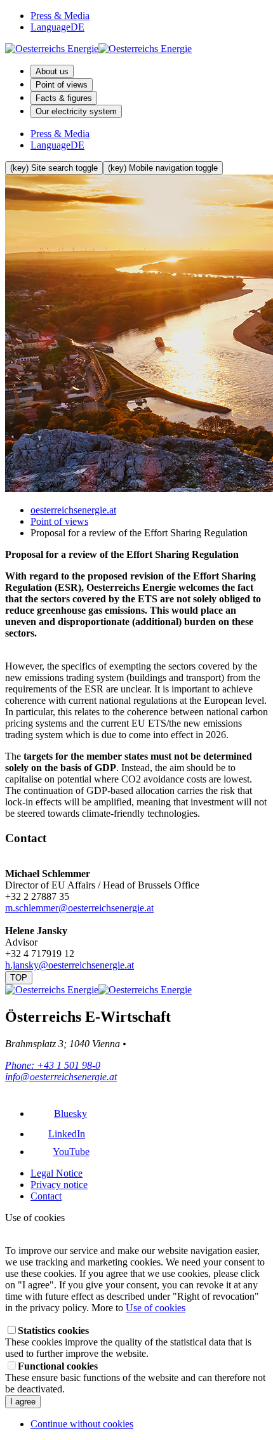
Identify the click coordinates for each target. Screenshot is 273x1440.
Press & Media (60, 15)
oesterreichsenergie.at (73, 510)
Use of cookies (155, 1307)
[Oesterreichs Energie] (98, 48)
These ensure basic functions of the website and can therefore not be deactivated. (135, 1377)
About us (52, 71)
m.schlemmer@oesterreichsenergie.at (79, 907)
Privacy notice (59, 1184)
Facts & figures (64, 98)
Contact (46, 1196)
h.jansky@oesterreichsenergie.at (69, 965)
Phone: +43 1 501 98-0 (52, 1065)
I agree (23, 1401)
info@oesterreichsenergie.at (61, 1076)
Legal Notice (56, 1173)
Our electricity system (76, 111)
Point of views (62, 84)
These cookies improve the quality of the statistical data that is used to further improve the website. (128, 1342)
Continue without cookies (81, 1423)
